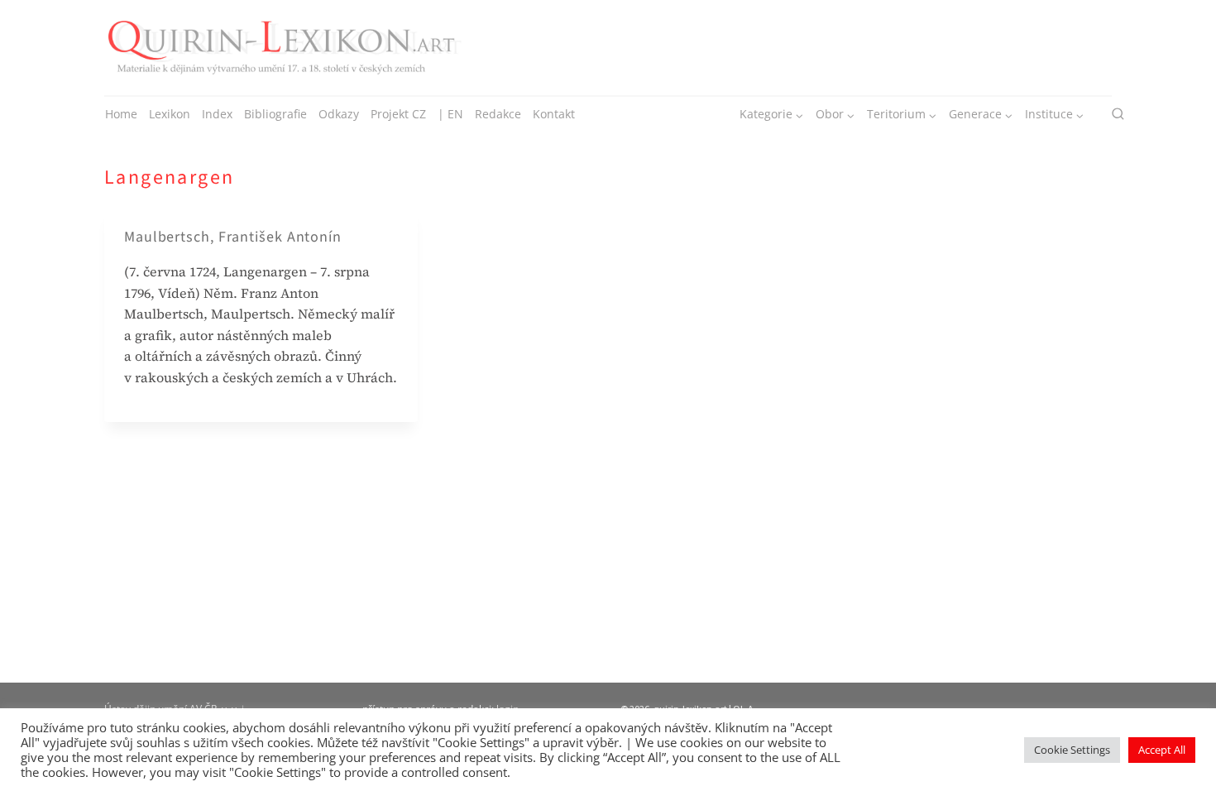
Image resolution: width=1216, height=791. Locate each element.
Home (121, 114)
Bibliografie (275, 114)
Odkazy (338, 114)
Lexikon (169, 114)
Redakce (498, 114)
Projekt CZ (398, 114)
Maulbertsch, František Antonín (233, 237)
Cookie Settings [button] (1072, 749)
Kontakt (554, 114)
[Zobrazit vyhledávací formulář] (1118, 115)
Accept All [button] (1161, 749)
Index (217, 114)
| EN (450, 114)
